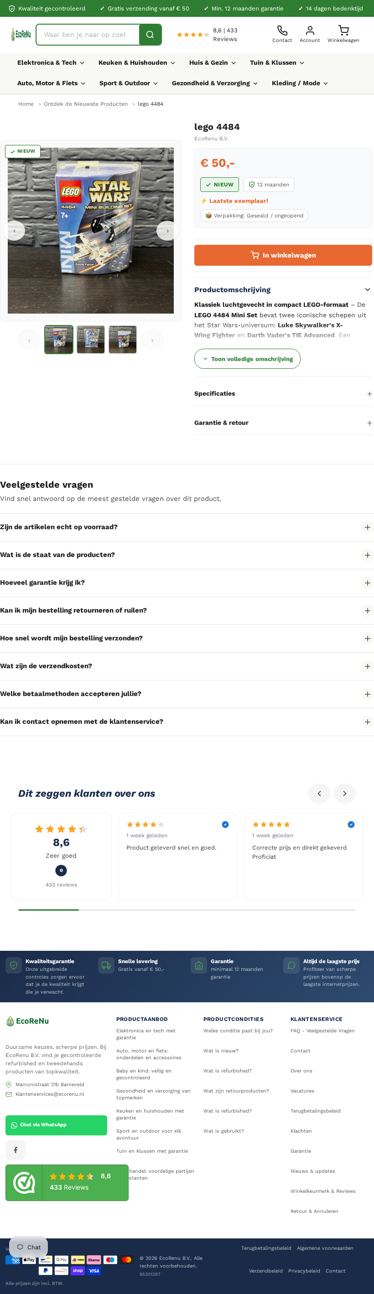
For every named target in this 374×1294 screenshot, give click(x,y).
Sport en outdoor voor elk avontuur (148, 1134)
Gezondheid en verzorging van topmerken (153, 1094)
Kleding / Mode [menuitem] (296, 83)
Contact (301, 1051)
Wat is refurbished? (227, 1071)
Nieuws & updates (313, 1171)
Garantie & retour (221, 422)
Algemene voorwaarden (325, 1248)
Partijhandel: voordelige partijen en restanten (155, 1174)
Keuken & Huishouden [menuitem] (133, 62)
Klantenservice (317, 1019)
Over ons (301, 1071)
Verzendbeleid (266, 1271)
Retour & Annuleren (314, 1211)
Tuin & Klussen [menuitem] (273, 62)
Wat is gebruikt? (223, 1131)
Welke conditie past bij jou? (238, 1031)
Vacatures (302, 1091)
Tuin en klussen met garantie (152, 1151)
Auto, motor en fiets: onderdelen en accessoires (149, 1054)
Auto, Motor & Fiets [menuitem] (47, 83)
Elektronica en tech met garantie (146, 1034)
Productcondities (233, 1019)
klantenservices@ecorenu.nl (50, 1094)
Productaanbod (142, 1019)
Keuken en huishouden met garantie (150, 1114)
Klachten (301, 1131)
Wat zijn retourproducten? (236, 1091)
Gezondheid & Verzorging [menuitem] (211, 83)
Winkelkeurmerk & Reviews (323, 1191)
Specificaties (214, 393)
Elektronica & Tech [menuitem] (47, 62)
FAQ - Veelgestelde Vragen (323, 1031)
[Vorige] (319, 794)
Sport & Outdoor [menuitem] (124, 83)
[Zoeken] (150, 35)
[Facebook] (15, 1150)
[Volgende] (345, 794)
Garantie (301, 1151)
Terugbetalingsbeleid (316, 1111)
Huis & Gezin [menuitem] (208, 62)
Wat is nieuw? (221, 1051)
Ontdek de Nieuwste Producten (86, 104)
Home (26, 104)
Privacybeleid (304, 1271)
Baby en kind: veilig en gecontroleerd (143, 1074)
